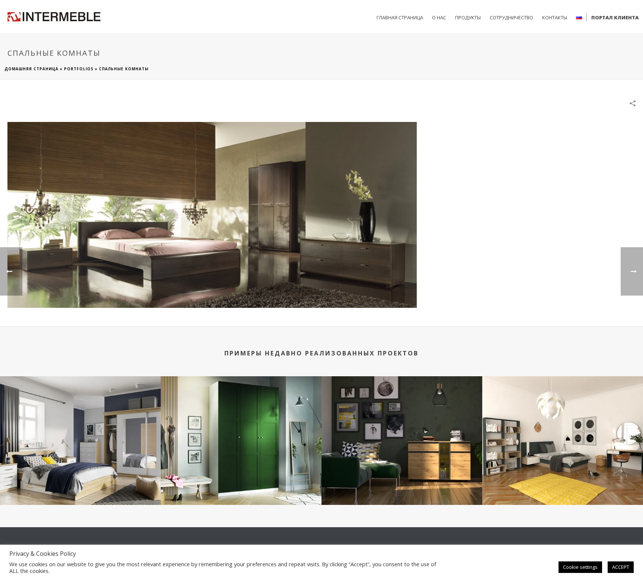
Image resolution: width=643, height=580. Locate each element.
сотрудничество (511, 17)
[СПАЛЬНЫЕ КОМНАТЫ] (212, 214)
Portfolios (78, 68)
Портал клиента (615, 17)
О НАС (439, 17)
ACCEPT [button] (620, 567)
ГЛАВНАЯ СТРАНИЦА (400, 17)
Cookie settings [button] (580, 567)
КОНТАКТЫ (554, 17)
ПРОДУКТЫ (468, 17)
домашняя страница (31, 68)
